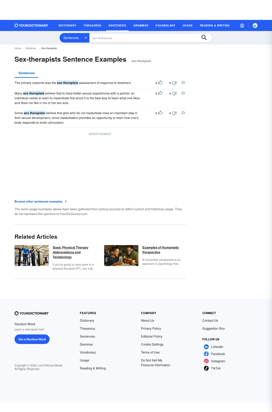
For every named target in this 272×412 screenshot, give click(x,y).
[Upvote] (160, 83)
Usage (84, 360)
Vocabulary (88, 352)
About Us (147, 320)
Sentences (71, 37)
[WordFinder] (255, 25)
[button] (242, 25)
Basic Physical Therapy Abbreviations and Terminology (70, 252)
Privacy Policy (151, 328)
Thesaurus (87, 328)
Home (18, 48)
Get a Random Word (32, 339)
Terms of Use (150, 352)
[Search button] (206, 37)
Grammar (86, 344)
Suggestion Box (213, 328)
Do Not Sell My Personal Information (155, 362)
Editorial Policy (151, 336)
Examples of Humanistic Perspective (160, 249)
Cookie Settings (152, 344)
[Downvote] (174, 83)
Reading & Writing (93, 368)
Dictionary (87, 320)
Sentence (31, 48)
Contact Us (210, 320)
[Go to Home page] (31, 25)
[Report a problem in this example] (183, 82)
